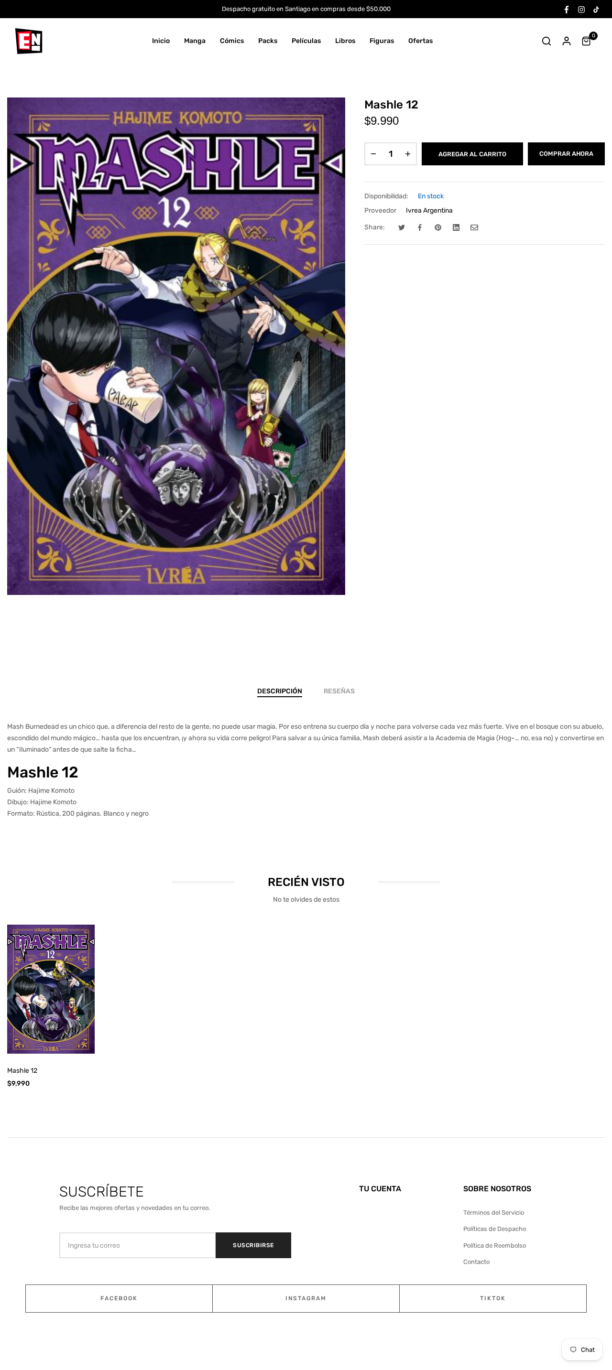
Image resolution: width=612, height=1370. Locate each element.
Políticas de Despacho (494, 1228)
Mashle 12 (22, 1071)
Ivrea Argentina (429, 210)
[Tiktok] (596, 8)
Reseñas (339, 691)
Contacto (476, 1261)
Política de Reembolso (494, 1245)
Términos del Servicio (493, 1212)
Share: (374, 227)
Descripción (279, 691)
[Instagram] (581, 8)
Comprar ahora (566, 153)
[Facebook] (566, 8)
